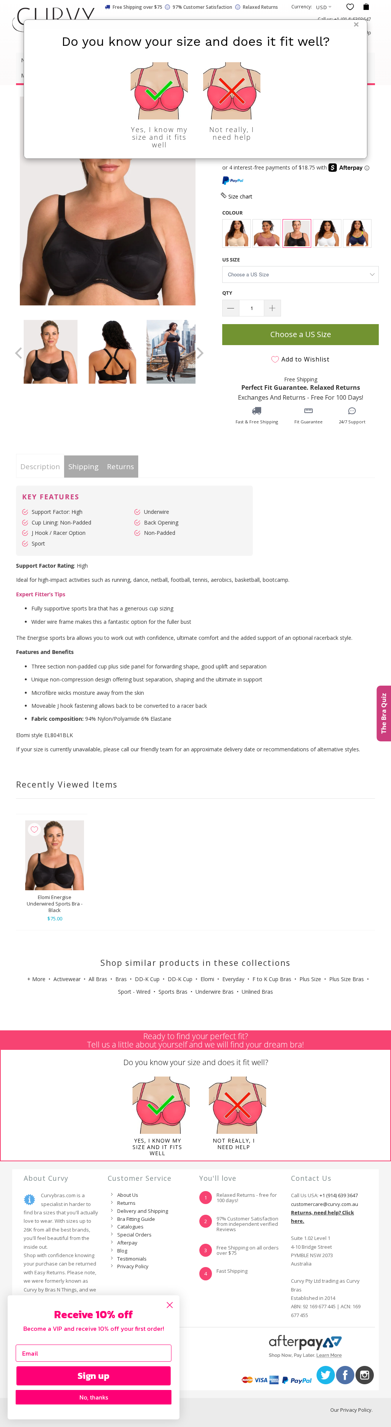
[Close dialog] (169, 1305)
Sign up (94, 1375)
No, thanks (93, 1397)
